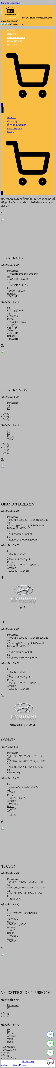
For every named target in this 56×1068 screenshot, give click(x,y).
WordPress (19, 1065)
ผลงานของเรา (14, 41)
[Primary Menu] (2, 108)
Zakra (4, 1065)
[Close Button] (2, 111)
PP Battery (28, 1061)
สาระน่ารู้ (11, 34)
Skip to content (10, 3)
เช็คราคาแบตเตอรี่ (16, 37)
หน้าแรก (11, 30)
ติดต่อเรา (12, 44)
